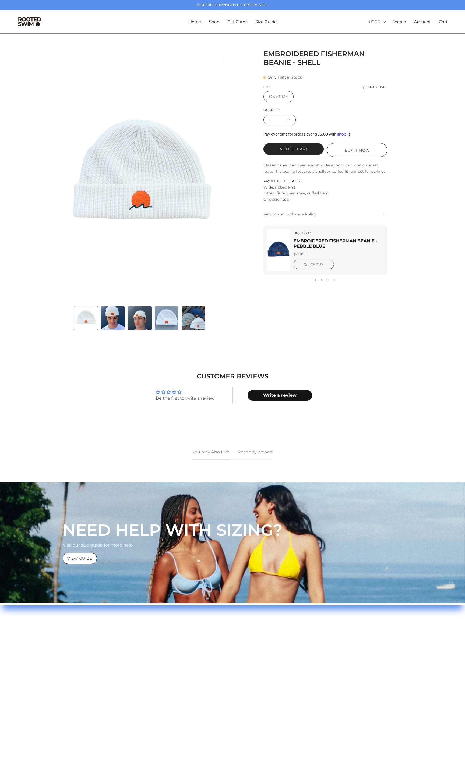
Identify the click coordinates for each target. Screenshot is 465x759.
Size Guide (66, 635)
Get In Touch (68, 670)
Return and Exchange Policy (289, 214)
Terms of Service (163, 644)
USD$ (374, 21)
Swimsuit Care (70, 644)
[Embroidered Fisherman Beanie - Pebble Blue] (278, 250)
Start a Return (69, 661)
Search (153, 635)
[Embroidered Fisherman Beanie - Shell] (86, 318)
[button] (399, 21)
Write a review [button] (280, 395)
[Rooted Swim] (29, 21)
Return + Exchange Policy (82, 652)
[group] (232, 5)
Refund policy (161, 652)
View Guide (79, 558)
